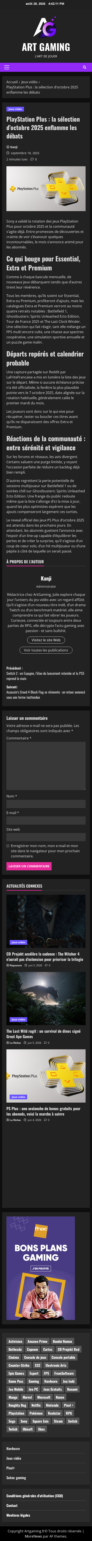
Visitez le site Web (46, 640)
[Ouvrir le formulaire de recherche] (84, 67)
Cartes (47, 1349)
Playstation (16, 1413)
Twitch (13, 1429)
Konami (72, 1389)
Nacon (60, 1397)
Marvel (27, 1397)
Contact (12, 1505)
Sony (24, 1421)
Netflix (36, 1405)
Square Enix (41, 1421)
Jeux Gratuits (52, 1389)
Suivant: (45, 692)
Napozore (16, 965)
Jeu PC (33, 1389)
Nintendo (52, 1405)
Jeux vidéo (15, 109)
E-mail (12, 812)
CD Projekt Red (68, 1349)
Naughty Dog (17, 1405)
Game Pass (16, 1381)
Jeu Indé (69, 1381)
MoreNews (33, 1536)
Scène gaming (16, 1477)
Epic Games (16, 1373)
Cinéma (14, 1357)
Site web (13, 829)
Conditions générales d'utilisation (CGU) (34, 1495)
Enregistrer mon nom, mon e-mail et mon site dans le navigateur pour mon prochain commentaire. (45, 850)
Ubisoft (28, 1429)
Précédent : (45, 673)
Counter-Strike (19, 1365)
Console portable (63, 1357)
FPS (46, 1373)
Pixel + (68, 1405)
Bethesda (15, 1349)
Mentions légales (18, 1515)
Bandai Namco (62, 1341)
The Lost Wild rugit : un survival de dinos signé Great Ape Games (43, 1033)
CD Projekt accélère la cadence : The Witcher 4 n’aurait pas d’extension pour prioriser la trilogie (44, 956)
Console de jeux (35, 1357)
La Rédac (15, 1043)
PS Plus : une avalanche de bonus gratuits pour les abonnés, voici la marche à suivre (43, 1111)
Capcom (32, 1349)
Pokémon (36, 1413)
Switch (72, 1421)
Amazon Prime (37, 1341)
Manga (13, 1397)
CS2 (37, 1365)
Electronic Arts (56, 1365)
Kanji (14, 147)
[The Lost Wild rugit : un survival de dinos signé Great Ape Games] (46, 998)
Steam (58, 1421)
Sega (12, 1421)
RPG (69, 1413)
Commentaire (18, 738)
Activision (15, 1341)
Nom (11, 796)
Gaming (34, 1381)
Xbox (41, 1429)
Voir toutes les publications (46, 650)
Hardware (51, 1381)
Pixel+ (10, 1467)
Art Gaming (46, 47)
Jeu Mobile (16, 1389)
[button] (6, 67)
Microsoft (43, 1397)
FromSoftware (64, 1373)
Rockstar (54, 1413)
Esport (34, 1373)
